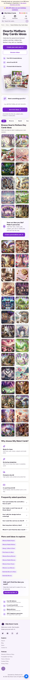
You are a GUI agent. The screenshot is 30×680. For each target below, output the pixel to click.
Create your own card (14, 47)
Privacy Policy (4, 663)
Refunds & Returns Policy (7, 654)
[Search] (27, 21)
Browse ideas (15, 52)
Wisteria (11, 121)
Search (3, 640)
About (2, 645)
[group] (8, 140)
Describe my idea (10, 592)
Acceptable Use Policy (6, 656)
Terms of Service (5, 659)
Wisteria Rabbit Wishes (9, 544)
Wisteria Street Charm (8, 564)
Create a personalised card (13, 234)
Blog (2, 643)
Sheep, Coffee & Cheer (9, 548)
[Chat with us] (26, 676)
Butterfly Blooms (7, 575)
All (4, 121)
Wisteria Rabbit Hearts (9, 540)
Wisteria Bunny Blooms (9, 556)
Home (2, 25)
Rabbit (20, 121)
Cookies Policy (5, 661)
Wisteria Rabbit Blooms (9, 560)
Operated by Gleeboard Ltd (15, 674)
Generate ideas (14, 109)
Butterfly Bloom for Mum (9, 571)
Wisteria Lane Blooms (8, 567)
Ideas (7, 25)
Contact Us (4, 647)
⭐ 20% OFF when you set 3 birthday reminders (15, 8)
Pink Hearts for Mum (8, 552)
